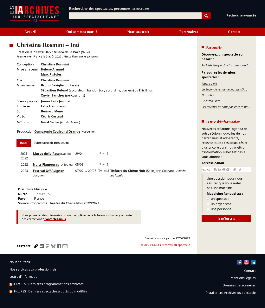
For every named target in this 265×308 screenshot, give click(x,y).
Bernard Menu (52, 111)
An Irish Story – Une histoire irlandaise (226, 65)
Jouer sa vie (209, 83)
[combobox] (135, 15)
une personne (220, 209)
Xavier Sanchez (52, 95)
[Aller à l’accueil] (34, 21)
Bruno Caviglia (52, 85)
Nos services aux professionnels (33, 269)
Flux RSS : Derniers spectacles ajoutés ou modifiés (50, 291)
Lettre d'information (24, 276)
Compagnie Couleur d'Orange (57, 131)
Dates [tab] (23, 142)
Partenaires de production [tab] (51, 142)
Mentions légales (243, 278)
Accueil (30, 32)
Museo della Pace (67, 52)
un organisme (220, 204)
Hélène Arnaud (52, 69)
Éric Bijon (146, 90)
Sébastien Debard (54, 90)
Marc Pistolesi (51, 74)
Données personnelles (239, 285)
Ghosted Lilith (211, 101)
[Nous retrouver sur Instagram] (246, 263)
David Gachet (50, 122)
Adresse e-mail (213, 163)
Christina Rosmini (55, 64)
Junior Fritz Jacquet (56, 101)
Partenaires (188, 32)
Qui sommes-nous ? (81, 32)
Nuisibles (208, 95)
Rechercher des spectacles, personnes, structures (109, 8)
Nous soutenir (138, 32)
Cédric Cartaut (52, 116)
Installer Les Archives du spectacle (231, 293)
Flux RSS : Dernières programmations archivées (49, 284)
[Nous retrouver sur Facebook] (239, 263)
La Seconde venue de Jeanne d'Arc (224, 89)
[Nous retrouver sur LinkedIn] (253, 263)
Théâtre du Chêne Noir (73, 203)
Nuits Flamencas (75, 56)
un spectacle (219, 199)
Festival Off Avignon (48, 171)
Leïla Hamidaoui (53, 106)
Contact (234, 32)
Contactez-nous (55, 219)
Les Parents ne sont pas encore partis (226, 107)
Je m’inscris (226, 218)
